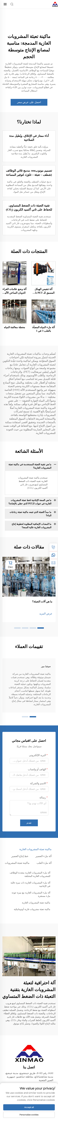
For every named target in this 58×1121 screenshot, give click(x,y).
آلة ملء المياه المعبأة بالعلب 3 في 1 (43, 329)
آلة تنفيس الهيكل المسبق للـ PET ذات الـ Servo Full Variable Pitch (43, 291)
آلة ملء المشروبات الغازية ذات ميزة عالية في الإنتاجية (30, 884)
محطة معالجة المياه (14, 327)
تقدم (29, 822)
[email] (53, 563)
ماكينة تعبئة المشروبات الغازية (36, 902)
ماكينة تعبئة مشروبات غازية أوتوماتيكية (32, 909)
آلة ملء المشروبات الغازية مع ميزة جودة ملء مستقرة (31, 894)
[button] (40, 628)
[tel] (53, 547)
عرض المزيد (45, 613)
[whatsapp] (53, 555)
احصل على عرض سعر (29, 102)
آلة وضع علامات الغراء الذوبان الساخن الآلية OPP (14, 291)
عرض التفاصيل (43, 273)
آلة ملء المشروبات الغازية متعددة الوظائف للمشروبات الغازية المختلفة (30, 874)
